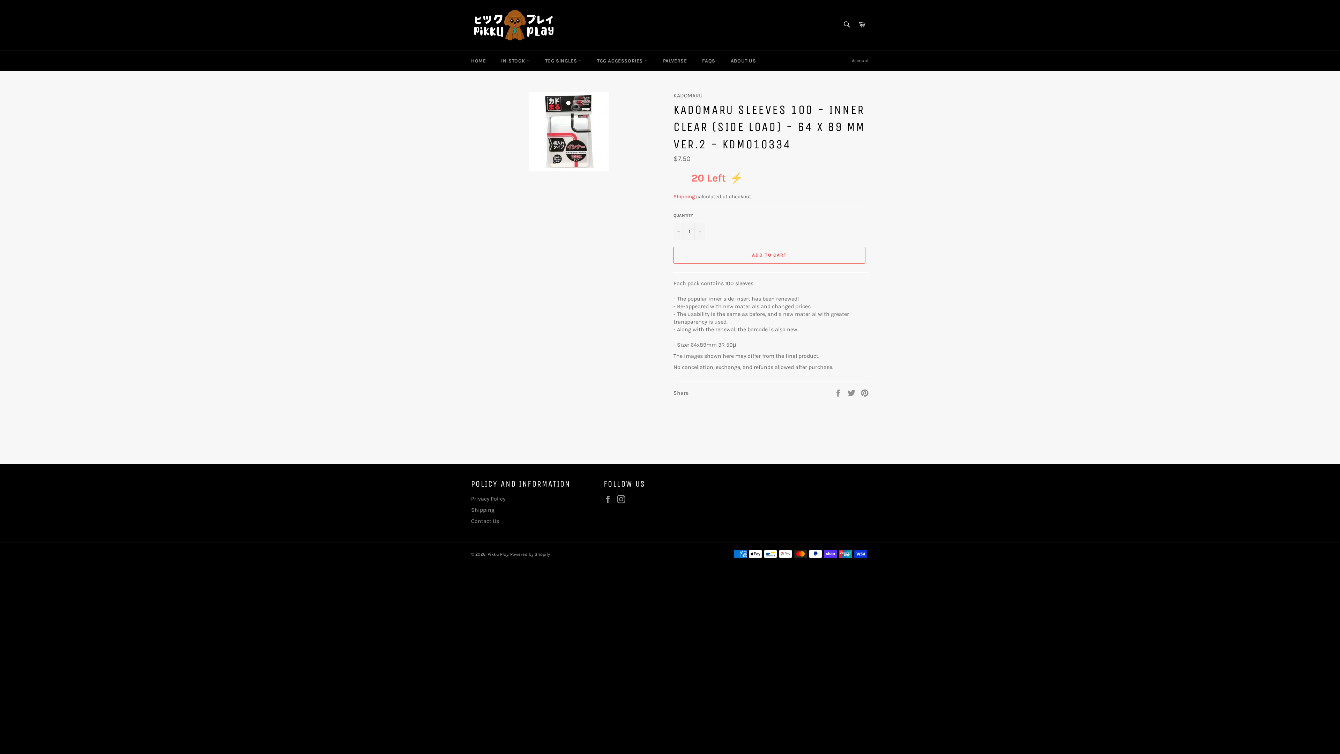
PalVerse (675, 61)
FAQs (708, 61)
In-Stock (513, 61)
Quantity (683, 215)
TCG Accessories (621, 61)
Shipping (684, 196)
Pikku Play (497, 554)
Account (860, 60)
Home (478, 61)
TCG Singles (562, 61)
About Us (743, 61)
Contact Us (485, 521)
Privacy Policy (488, 498)
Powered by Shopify (530, 554)
